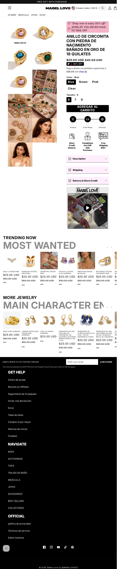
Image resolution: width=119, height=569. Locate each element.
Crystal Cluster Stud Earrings (66, 272)
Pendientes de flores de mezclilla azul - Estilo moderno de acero (86, 334)
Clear (72, 88)
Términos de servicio (19, 530)
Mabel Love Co (54, 567)
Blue (71, 82)
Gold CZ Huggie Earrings (46, 332)
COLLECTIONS (16, 508)
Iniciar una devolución (19, 401)
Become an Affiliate (18, 386)
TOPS (11, 465)
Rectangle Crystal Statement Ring (104, 272)
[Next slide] (112, 247)
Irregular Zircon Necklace (85, 272)
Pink (95, 82)
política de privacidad (19, 523)
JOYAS (34, 15)
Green (83, 82)
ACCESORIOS (15, 494)
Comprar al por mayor (19, 422)
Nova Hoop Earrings (11, 331)
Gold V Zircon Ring (11, 271)
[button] (102, 8)
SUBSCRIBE (106, 362)
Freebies (12, 436)
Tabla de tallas (15, 415)
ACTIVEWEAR (15, 458)
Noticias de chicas (17, 429)
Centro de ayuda (16, 379)
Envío (11, 408)
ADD (4, 282)
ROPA (11, 451)
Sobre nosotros (16, 537)
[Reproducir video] (87, 208)
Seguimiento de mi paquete (22, 394)
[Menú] (9, 8)
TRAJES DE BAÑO (17, 472)
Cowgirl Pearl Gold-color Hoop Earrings (30, 333)
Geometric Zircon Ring (47, 272)
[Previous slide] (107, 247)
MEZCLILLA (23, 15)
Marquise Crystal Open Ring (29, 272)
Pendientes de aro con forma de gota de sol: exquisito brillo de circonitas (104, 334)
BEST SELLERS (16, 501)
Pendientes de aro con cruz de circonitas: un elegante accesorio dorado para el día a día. (67, 336)
